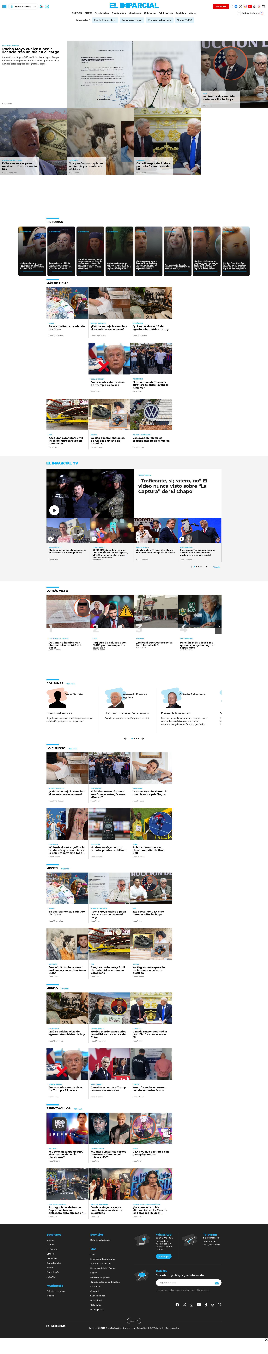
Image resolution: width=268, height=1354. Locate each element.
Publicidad (96, 1300)
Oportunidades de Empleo (105, 1282)
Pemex (51, 323)
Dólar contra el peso (12, 160)
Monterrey (135, 13)
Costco (140, 639)
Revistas (181, 13)
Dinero (50, 1253)
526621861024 (164, 1238)
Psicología (137, 788)
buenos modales (98, 323)
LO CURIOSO (55, 748)
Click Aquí (163, 1256)
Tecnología (52, 1272)
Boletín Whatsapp (100, 1240)
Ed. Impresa (166, 13)
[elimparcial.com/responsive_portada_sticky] (266, 1339)
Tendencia (53, 844)
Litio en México (97, 1028)
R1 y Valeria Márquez (159, 20)
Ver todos (216, 567)
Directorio (95, 1286)
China (135, 844)
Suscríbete (220, 6)
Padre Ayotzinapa (132, 20)
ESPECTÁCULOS (58, 1108)
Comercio (140, 160)
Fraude (136, 1084)
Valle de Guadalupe (99, 1204)
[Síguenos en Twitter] (240, 6)
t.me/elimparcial (211, 1238)
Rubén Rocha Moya (105, 20)
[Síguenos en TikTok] (254, 6)
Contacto (95, 1291)
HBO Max (52, 1148)
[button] (218, 627)
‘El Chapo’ (73, 160)
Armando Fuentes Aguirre (135, 696)
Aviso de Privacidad (100, 1263)
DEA (205, 93)
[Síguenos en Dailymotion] (263, 6)
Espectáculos (53, 1263)
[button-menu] (4, 6)
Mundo (50, 1244)
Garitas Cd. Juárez (251, 13)
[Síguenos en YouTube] (249, 6)
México (50, 1240)
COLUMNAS (54, 683)
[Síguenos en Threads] (259, 6)
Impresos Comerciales (102, 1259)
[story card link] (134, 74)
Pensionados (186, 639)
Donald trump (97, 379)
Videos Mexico (144, 475)
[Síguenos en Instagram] (245, 6)
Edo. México (101, 13)
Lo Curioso (52, 1249)
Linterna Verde (97, 1148)
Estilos (49, 1267)
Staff (92, 1254)
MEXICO (52, 868)
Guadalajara (119, 13)
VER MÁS (70, 684)
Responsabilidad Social (102, 1268)
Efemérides (138, 323)
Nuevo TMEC (184, 20)
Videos (50, 1295)
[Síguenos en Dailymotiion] (220, 1304)
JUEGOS (77, 13)
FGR (50, 435)
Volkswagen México (141, 435)
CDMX (88, 13)
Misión (93, 1272)
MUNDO (52, 988)
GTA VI (135, 1148)
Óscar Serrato (74, 694)
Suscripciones (97, 1295)
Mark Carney (96, 1084)
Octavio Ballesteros (192, 694)
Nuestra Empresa (100, 1277)
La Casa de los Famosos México (146, 1204)
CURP (95, 639)
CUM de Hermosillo (57, 1204)
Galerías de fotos (55, 1291)
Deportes (51, 1258)
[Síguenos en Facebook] (236, 6)
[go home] (56, 1325)
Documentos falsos (59, 639)
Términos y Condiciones (197, 1290)
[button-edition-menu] (239, 13)
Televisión (95, 844)
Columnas (150, 13)
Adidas (94, 435)
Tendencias (138, 379)
